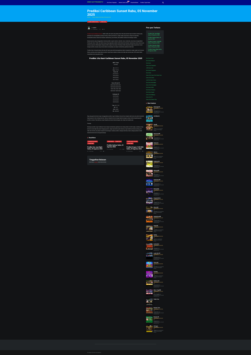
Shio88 (155, 124)
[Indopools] (149, 148)
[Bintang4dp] (149, 194)
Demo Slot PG (149, 97)
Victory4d (156, 262)
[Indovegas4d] (149, 112)
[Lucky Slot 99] (149, 258)
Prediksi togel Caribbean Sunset (94, 33)
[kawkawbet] (149, 249)
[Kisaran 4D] (149, 322)
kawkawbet (156, 244)
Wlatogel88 (156, 170)
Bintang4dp (156, 188)
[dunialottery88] (149, 222)
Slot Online (148, 72)
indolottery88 (157, 179)
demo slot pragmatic (95, 2)
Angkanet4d (157, 161)
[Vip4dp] (149, 240)
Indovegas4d (157, 106)
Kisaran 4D (156, 317)
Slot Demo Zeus (150, 58)
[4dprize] (149, 157)
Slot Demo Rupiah (150, 92)
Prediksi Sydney (111, 141)
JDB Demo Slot (149, 68)
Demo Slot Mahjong (150, 94)
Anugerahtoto (157, 198)
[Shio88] (149, 130)
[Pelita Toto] (149, 304)
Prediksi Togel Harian (145, 2)
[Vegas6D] (149, 231)
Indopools (156, 143)
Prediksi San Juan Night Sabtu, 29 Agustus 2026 (94, 148)
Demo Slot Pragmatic (151, 65)
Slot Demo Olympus (150, 89)
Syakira (94, 27)
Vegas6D (156, 225)
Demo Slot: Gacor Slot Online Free (154, 75)
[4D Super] (149, 331)
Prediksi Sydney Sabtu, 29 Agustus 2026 (115, 146)
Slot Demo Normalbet (151, 82)
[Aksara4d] (149, 212)
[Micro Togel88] (149, 295)
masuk (96, 162)
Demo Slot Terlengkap (151, 85)
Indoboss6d (156, 280)
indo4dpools (157, 116)
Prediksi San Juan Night (92, 141)
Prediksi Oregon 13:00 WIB (132, 141)
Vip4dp (155, 235)
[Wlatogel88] (149, 176)
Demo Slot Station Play (151, 99)
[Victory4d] (149, 268)
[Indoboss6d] (149, 286)
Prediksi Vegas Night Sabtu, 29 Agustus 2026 (155, 50)
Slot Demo (148, 63)
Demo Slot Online (150, 77)
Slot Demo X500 (150, 87)
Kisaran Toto (157, 307)
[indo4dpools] (149, 121)
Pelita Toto (156, 299)
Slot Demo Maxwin (150, 60)
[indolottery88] (149, 185)
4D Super (156, 326)
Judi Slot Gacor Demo (151, 80)
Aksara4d (156, 207)
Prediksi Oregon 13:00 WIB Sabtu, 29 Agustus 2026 (134, 148)
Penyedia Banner (134, 2)
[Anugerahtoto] (149, 203)
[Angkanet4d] (149, 166)
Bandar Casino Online (123, 2)
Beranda (88, 17)
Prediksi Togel (103, 21)
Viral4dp (156, 271)
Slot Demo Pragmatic (112, 2)
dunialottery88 (157, 216)
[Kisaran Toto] (149, 313)
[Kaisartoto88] (149, 139)
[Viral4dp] (149, 277)
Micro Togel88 (157, 290)
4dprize (155, 152)
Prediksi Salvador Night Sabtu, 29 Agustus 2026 (154, 46)
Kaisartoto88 (157, 133)
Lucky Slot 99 (157, 253)
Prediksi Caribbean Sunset (93, 21)
